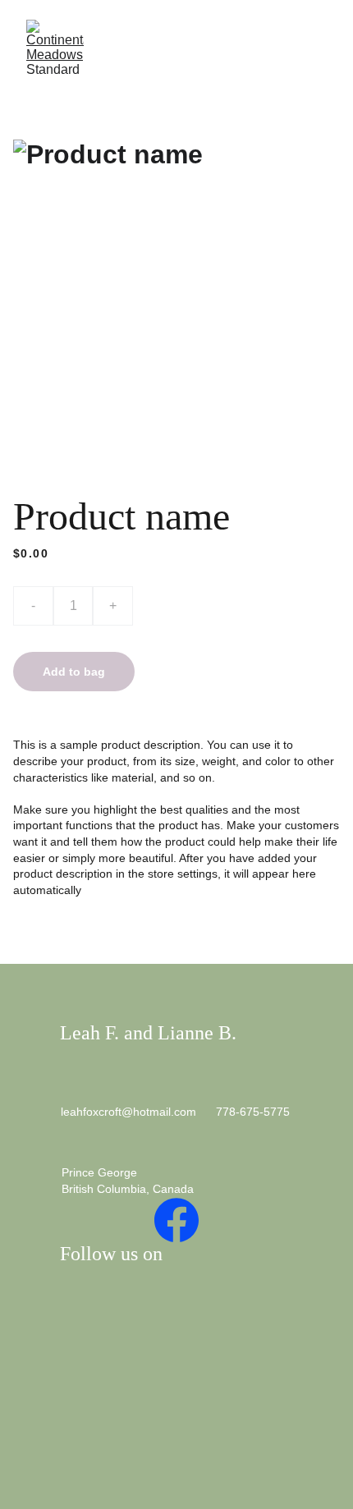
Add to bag (74, 671)
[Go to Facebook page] (176, 1220)
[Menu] (317, 46)
